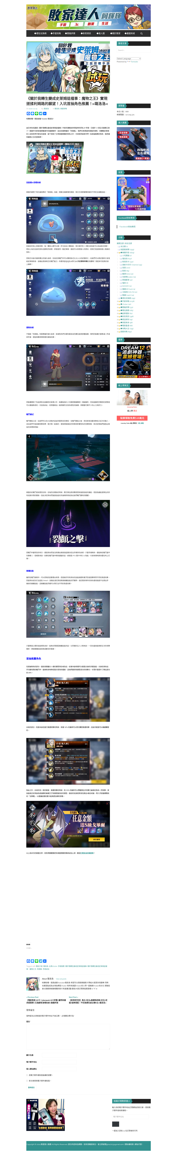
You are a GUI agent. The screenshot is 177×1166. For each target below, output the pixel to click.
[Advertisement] (68, 872)
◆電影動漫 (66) (126, 326)
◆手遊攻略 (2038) (127, 301)
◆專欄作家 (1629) (127, 253)
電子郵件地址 (31, 1062)
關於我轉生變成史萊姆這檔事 (76, 966)
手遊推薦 (61, 966)
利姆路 (39, 969)
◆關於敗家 (115, 33)
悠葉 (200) (126, 268)
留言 (28, 1022)
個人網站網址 (31, 1069)
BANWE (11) (127, 286)
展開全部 (120, 243)
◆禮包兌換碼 (40, 33)
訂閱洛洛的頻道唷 (87, 853)
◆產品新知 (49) (126, 319)
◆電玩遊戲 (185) (126, 310)
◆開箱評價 (70, 33)
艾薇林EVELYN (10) (129, 292)
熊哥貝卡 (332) (127, 262)
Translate (134, 62)
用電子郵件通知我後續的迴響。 (41, 1075)
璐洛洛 (46, 109)
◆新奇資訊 (86, 33)
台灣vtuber (53, 966)
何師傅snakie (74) (129, 277)
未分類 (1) (124, 246)
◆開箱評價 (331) (126, 307)
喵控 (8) (125, 283)
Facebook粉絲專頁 (126, 218)
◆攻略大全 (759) (126, 329)
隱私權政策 (129, 1144)
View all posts (61, 979)
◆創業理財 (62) (126, 313)
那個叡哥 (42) (127, 280)
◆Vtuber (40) (125, 304)
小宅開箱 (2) (127, 256)
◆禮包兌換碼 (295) (127, 298)
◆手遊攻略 (56, 33)
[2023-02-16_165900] (134, 160)
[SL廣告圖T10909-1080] (134, 210)
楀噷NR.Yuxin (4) (128, 289)
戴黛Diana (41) (127, 274)
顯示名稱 (29, 1055)
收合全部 (128, 243)
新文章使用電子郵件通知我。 (40, 1081)
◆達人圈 (100, 33)
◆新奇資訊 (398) (127, 316)
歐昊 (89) (125, 271)
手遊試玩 (46, 969)
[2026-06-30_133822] (45, 1130)
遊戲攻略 (63, 109)
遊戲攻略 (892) (126, 332)
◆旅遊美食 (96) (126, 323)
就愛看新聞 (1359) (127, 249)
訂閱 (115, 1124)
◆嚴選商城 (130, 33)
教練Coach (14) (128, 295)
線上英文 (120, 391)
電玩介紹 (39, 966)
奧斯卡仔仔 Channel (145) (132, 265)
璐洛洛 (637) (127, 259)
